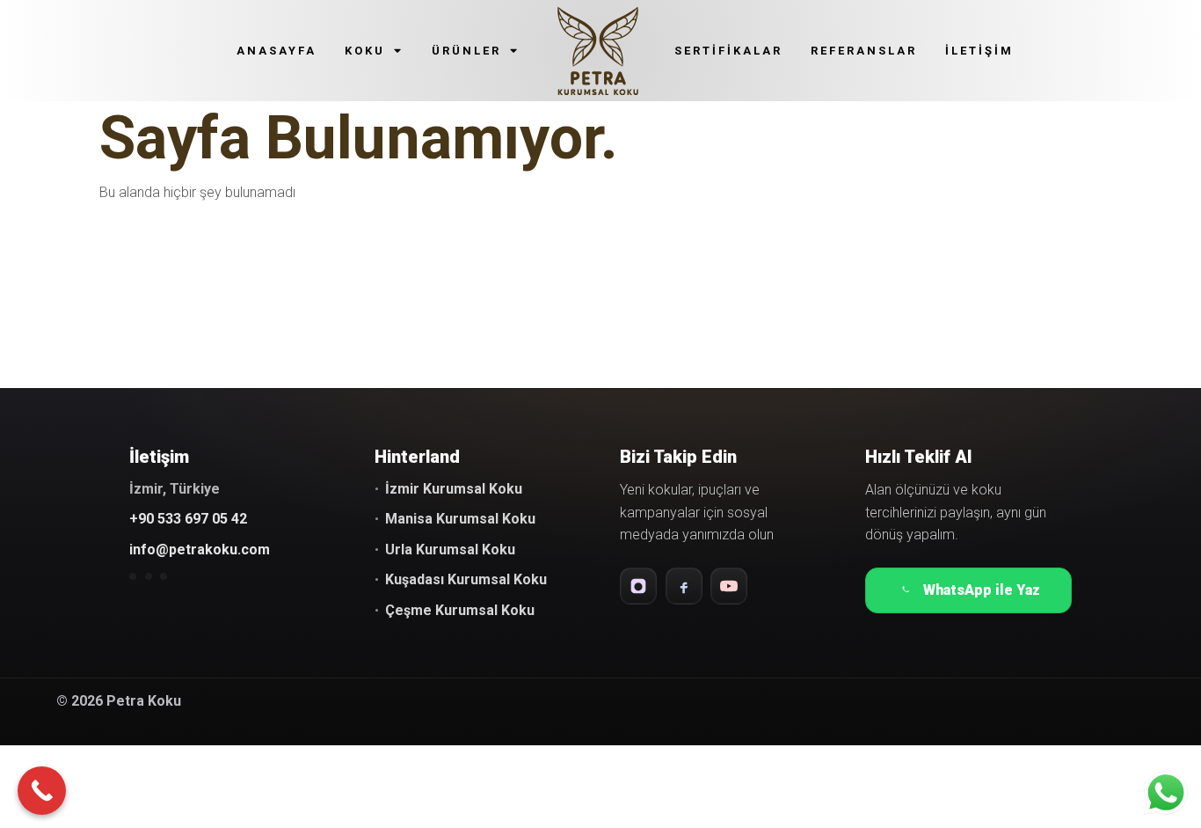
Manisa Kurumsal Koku (460, 518)
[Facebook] (684, 586)
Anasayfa (277, 50)
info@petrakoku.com (199, 549)
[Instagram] (638, 586)
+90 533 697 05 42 (188, 518)
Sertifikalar (728, 50)
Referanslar (864, 50)
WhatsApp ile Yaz (981, 590)
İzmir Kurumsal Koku (453, 488)
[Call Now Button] (42, 790)
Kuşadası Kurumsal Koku (466, 579)
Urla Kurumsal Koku (450, 549)
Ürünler (466, 50)
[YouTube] (728, 586)
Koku (365, 50)
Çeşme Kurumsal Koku (460, 610)
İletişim (979, 50)
